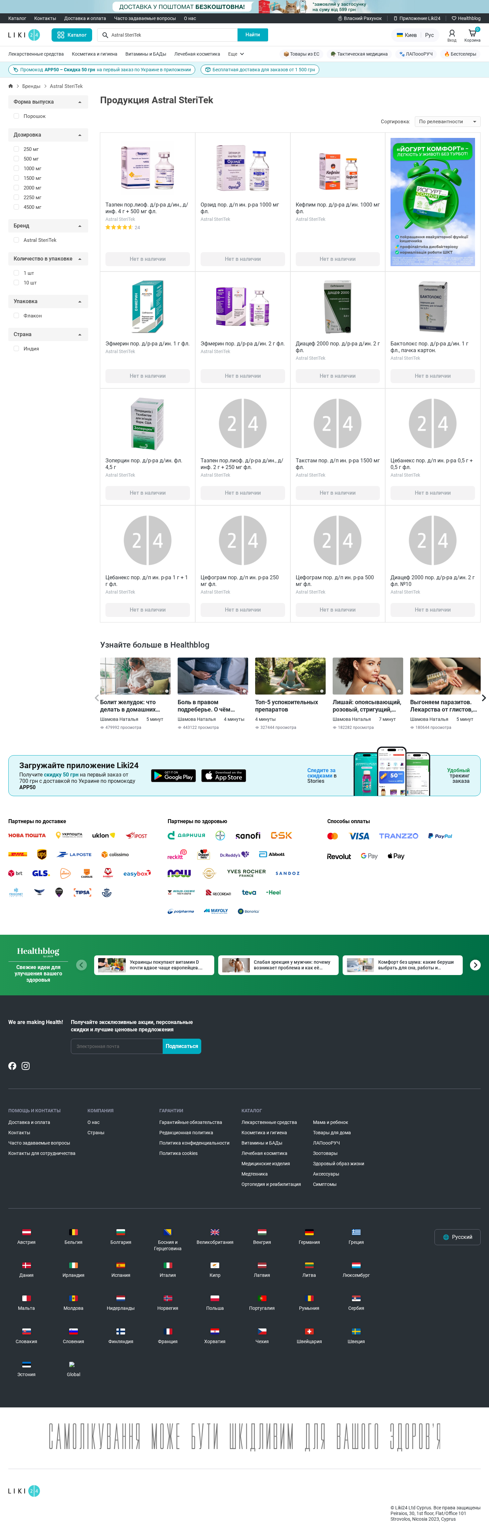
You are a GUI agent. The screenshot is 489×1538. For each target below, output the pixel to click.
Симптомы (325, 1184)
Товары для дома (332, 1132)
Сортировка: (395, 122)
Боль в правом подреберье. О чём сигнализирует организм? (204, 706)
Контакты (45, 18)
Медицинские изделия (266, 1163)
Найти (252, 35)
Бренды (31, 86)
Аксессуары (326, 1174)
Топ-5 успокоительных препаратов (286, 706)
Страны (95, 1132)
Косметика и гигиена (94, 54)
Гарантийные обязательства (190, 1122)
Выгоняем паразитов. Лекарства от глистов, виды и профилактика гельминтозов (441, 706)
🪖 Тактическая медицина (359, 54)
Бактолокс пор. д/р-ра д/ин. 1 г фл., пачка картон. (429, 346)
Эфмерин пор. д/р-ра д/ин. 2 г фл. (243, 343)
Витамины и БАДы (145, 54)
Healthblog (469, 18)
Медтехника (255, 1174)
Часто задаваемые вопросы (145, 18)
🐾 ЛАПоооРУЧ (416, 54)
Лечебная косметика (197, 54)
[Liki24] (24, 1491)
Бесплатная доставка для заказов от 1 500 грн (264, 69)
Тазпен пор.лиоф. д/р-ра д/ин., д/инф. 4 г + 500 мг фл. (146, 208)
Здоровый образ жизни (338, 1163)
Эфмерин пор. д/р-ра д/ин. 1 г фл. (147, 343)
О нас (190, 18)
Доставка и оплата (85, 18)
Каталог (17, 18)
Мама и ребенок (330, 1122)
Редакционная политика (186, 1132)
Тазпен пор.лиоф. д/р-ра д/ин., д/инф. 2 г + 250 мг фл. (242, 463)
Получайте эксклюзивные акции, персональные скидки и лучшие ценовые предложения (132, 1026)
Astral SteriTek (66, 86)
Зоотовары (325, 1153)
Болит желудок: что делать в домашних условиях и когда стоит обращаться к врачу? (132, 706)
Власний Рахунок (363, 18)
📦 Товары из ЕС (301, 54)
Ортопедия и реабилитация (271, 1184)
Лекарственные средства (36, 54)
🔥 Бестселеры (460, 54)
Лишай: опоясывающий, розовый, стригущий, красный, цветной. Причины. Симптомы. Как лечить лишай (367, 706)
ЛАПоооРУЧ (326, 1143)
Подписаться (182, 1046)
